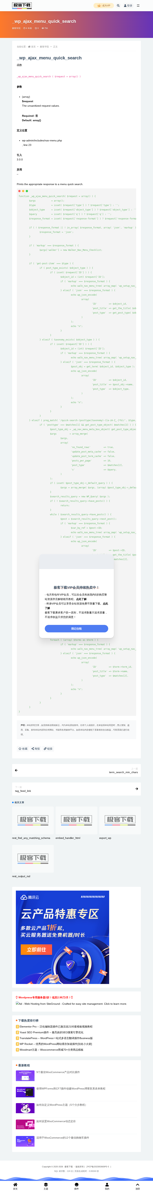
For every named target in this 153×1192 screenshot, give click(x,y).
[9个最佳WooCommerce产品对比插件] (25, 1075)
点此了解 (81, 599)
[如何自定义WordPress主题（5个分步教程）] (25, 1108)
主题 (46, 1189)
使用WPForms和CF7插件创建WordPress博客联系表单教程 (70, 1088)
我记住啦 (76, 628)
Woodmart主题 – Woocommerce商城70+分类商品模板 (51, 1049)
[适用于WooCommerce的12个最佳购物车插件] (25, 1141)
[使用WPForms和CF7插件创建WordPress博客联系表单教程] (25, 1092)
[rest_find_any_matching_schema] (33, 820)
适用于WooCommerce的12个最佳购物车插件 (62, 1137)
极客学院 (16, 28)
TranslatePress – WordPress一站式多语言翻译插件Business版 (56, 1038)
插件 (76, 1189)
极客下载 (69, 1166)
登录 (129, 5)
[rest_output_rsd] (33, 859)
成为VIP (106, 5)
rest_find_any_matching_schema (31, 837)
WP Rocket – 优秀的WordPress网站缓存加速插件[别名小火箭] (56, 1043)
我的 (107, 1189)
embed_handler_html (68, 837)
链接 (49, 748)
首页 (33, 46)
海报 (37, 748)
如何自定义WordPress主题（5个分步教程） (62, 1104)
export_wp (105, 837)
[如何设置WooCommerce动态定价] (25, 1124)
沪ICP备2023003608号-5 (97, 1166)
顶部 (137, 1189)
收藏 (24, 748)
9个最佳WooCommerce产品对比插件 (58, 1072)
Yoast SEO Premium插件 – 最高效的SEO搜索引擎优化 (51, 1032)
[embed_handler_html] (76, 820)
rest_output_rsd (21, 876)
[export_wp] (120, 820)
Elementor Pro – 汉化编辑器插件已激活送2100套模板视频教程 (56, 1026)
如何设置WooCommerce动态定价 (56, 1121)
